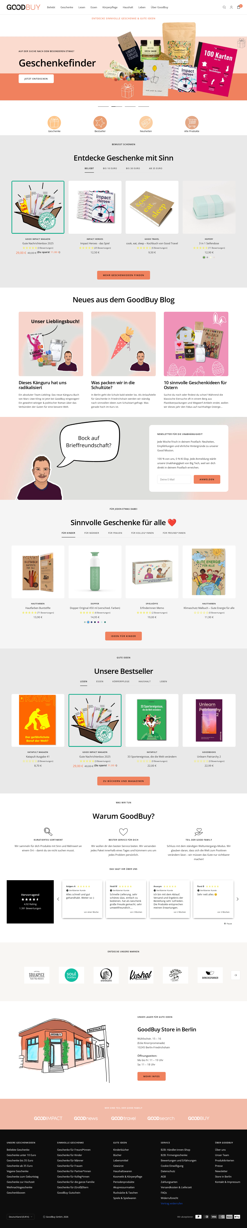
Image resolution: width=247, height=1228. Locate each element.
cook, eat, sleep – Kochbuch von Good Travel (152, 243)
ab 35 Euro (155, 168)
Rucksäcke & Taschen (125, 1192)
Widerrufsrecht (169, 1198)
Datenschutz (168, 1171)
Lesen (81, 7)
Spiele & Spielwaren (124, 1198)
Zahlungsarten (169, 1182)
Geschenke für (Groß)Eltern (72, 1187)
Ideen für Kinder (123, 636)
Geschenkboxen (16, 1192)
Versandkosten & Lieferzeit (176, 1187)
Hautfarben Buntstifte (37, 608)
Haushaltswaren (122, 1171)
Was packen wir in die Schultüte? (113, 385)
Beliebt (51, 7)
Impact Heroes (95, 239)
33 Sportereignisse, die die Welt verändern (152, 756)
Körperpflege (109, 7)
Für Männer (91, 533)
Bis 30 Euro (133, 168)
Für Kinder (68, 533)
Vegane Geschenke (17, 1171)
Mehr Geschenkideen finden (123, 275)
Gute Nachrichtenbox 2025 (38, 243)
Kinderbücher (121, 1149)
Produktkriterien (224, 1160)
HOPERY (209, 239)
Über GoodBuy (159, 7)
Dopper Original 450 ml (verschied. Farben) (95, 608)
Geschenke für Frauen (70, 1165)
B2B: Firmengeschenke (174, 1155)
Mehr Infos (151, 1076)
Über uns (220, 1149)
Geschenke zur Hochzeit (20, 1182)
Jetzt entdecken (36, 78)
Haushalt (128, 7)
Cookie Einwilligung (172, 1165)
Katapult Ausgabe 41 (38, 756)
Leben (142, 7)
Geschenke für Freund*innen (74, 1149)
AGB (163, 1176)
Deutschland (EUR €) (19, 1216)
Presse (219, 1165)
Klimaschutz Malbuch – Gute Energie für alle (209, 608)
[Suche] (224, 7)
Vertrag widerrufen (172, 1203)
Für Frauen (115, 533)
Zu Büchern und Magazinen (123, 781)
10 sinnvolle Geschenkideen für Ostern (195, 385)
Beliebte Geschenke (18, 1149)
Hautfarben (38, 603)
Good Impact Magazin (37, 239)
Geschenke (66, 7)
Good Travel (152, 239)
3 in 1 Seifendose (209, 243)
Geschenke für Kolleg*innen (73, 1176)
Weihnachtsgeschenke (19, 1187)
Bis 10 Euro (110, 168)
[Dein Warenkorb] (238, 7)
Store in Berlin (223, 1176)
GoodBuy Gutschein (68, 1192)
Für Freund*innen (174, 533)
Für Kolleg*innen (142, 533)
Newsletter (221, 1171)
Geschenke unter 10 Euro (21, 1155)
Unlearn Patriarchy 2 (209, 756)
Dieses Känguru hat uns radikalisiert (43, 385)
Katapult (152, 752)
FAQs (164, 1192)
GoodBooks (209, 752)
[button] (38, 248)
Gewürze (118, 1165)
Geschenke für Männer (70, 1160)
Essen (94, 7)
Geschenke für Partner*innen (74, 1171)
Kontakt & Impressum (227, 1182)
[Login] (231, 7)
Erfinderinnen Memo (152, 608)
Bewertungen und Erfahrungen (178, 1160)
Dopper (95, 603)
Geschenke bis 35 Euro (20, 1160)
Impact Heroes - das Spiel (95, 243)
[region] (148, 899)
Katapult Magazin (38, 752)
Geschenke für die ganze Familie (75, 1182)
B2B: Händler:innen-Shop (175, 1149)
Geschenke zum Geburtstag (22, 1176)
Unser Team (222, 1155)
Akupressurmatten (124, 1187)
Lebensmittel (120, 1160)
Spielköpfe (152, 603)
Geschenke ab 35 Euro (20, 1165)
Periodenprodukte (123, 1182)
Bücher (117, 1155)
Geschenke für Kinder (69, 1155)
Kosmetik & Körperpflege (127, 1176)
